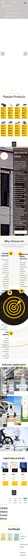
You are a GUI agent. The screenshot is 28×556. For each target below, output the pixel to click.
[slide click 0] (12, 90)
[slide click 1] (13, 90)
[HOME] (1, 1)
